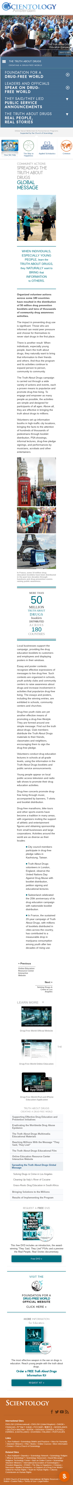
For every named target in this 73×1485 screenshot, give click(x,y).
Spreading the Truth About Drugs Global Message (34, 1166)
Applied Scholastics (47, 153)
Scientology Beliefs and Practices (35, 1441)
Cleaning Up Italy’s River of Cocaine (31, 1179)
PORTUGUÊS (58, 1432)
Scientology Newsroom (36, 1458)
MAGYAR (21, 1430)
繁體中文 (48, 1427)
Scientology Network (39, 1456)
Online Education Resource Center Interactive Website (31, 1157)
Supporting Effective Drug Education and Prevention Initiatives (34, 1118)
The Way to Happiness (28, 154)
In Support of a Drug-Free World (48, 1467)
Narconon (9, 1467)
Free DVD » (36, 1258)
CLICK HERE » (36, 1306)
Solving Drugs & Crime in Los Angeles (32, 1174)
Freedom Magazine (13, 1465)
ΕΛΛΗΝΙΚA (35, 1432)
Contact (10, 1446)
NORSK (30, 1430)
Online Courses (44, 1444)
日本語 (29, 1427)
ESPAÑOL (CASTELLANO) (17, 1432)
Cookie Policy (17, 1481)
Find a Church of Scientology (27, 1446)
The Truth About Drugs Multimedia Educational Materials (31, 1135)
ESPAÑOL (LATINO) (54, 1430)
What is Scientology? (16, 1458)
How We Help (10, 155)
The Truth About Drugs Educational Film (34, 1150)
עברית (20, 1427)
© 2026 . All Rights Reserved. (31, 1479)
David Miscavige (55, 1458)
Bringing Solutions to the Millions (31, 1192)
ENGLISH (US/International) (17, 1424)
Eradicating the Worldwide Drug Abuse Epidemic (33, 1126)
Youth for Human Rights (38, 1470)
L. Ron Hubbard (12, 1441)
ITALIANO (46, 1432)
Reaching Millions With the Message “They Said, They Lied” (35, 1143)
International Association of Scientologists (41, 1463)
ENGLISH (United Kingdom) (43, 1424)
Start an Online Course (42, 1460)
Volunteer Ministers (15, 1444)
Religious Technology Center (17, 1460)
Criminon (57, 1465)
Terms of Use (30, 1481)
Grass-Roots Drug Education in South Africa (35, 1185)
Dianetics (25, 1456)
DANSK (60, 1424)
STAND (27, 1465)
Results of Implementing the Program (33, 1197)
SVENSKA (39, 1430)
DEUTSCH (11, 1430)
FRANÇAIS (10, 1427)
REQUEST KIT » (36, 1382)
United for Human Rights (16, 1470)
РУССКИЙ (38, 1427)
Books (33, 1444)
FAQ (27, 1444)
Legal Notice (43, 1481)
